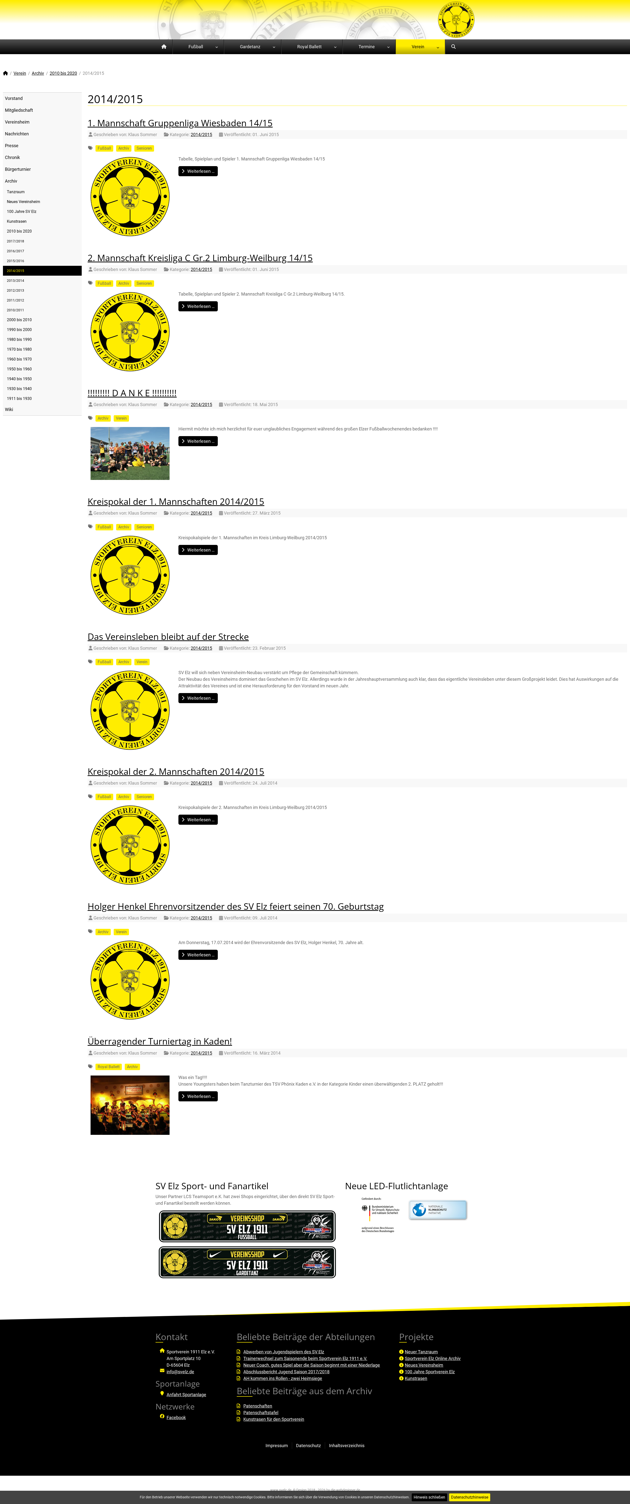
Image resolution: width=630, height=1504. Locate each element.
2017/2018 (15, 241)
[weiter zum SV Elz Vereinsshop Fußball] (247, 1226)
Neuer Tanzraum (421, 1351)
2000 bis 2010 (19, 319)
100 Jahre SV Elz (21, 211)
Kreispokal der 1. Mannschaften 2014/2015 (176, 501)
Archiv (11, 181)
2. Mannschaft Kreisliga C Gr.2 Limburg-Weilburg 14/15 (200, 258)
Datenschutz (308, 1445)
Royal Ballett (109, 1066)
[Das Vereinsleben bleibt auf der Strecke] (130, 710)
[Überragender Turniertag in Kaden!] (130, 1105)
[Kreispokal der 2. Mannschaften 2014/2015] (130, 845)
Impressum (277, 1445)
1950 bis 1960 (19, 369)
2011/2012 (15, 300)
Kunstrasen (17, 221)
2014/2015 (15, 271)
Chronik (12, 157)
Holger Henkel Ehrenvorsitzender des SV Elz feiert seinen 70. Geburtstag (236, 906)
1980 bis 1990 (19, 339)
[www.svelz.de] (456, 19)
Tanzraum (16, 192)
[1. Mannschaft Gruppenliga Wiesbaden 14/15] (130, 196)
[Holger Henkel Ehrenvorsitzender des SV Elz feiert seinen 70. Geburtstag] (130, 980)
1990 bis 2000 (19, 329)
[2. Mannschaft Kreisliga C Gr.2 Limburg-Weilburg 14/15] (130, 331)
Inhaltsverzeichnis (346, 1445)
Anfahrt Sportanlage (186, 1394)
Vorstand (14, 98)
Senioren (144, 148)
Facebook (176, 1417)
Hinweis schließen (429, 1497)
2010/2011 (15, 310)
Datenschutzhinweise (469, 1497)
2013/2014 (15, 281)
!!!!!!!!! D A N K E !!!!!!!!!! (132, 393)
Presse (11, 145)
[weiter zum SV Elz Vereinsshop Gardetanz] (247, 1262)
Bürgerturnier (18, 169)
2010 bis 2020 (19, 231)
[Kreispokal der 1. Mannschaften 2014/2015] (130, 575)
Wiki (9, 409)
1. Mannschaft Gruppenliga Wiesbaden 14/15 (180, 123)
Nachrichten (17, 133)
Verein (121, 418)
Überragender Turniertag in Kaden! (160, 1041)
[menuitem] (164, 46)
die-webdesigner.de (345, 1490)
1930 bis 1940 (19, 388)
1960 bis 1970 (19, 359)
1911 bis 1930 (19, 398)
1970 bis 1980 (19, 349)
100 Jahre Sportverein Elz (430, 1371)
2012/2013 (15, 290)
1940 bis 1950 (19, 379)
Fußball (104, 148)
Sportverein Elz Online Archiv (433, 1358)
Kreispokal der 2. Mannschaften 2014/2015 (176, 771)
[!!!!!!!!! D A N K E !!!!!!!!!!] (130, 453)
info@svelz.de (180, 1371)
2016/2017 (15, 251)
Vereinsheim (17, 122)
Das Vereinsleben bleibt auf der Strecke (168, 637)
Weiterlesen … (200, 171)
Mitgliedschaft (19, 110)
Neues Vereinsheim (23, 201)
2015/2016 (15, 261)
